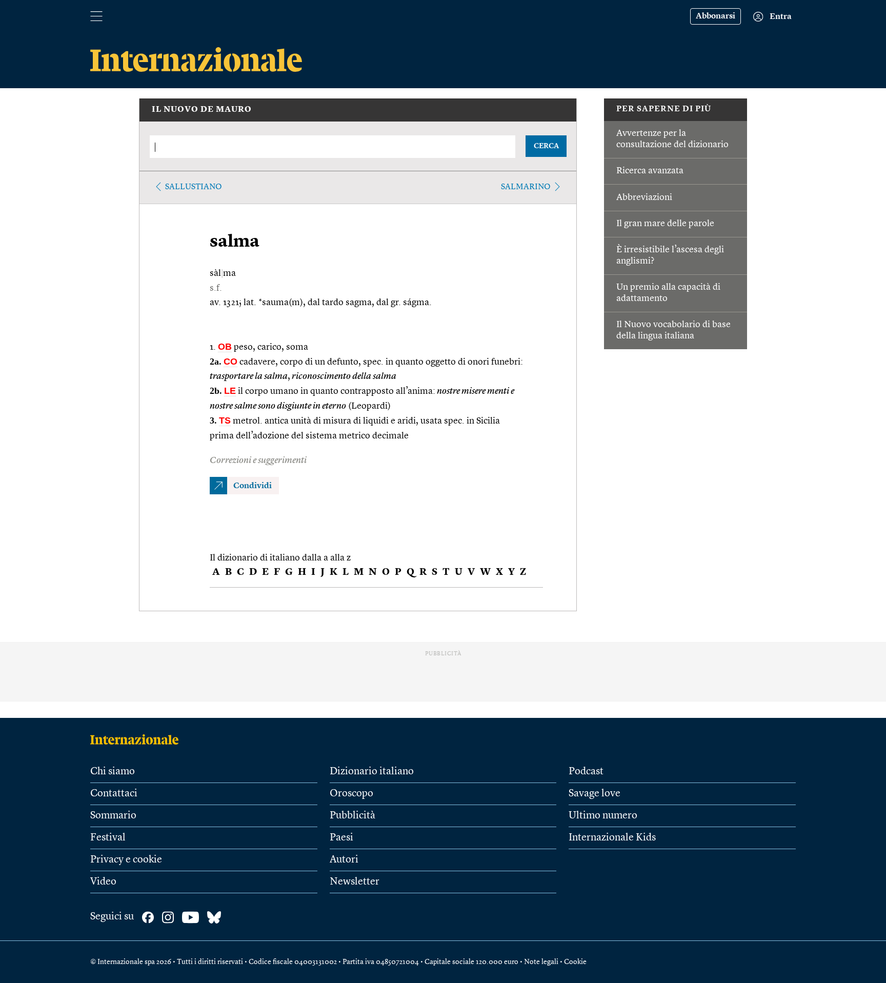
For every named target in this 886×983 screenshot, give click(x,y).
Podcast (586, 772)
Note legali (541, 962)
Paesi (341, 838)
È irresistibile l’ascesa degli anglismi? (670, 255)
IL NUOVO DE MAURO (202, 110)
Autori (344, 860)
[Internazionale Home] (137, 739)
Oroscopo (351, 794)
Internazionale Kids (612, 838)
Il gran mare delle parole (665, 223)
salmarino (526, 187)
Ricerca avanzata (649, 170)
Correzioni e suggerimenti (258, 460)
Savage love (594, 794)
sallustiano (193, 187)
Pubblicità (352, 816)
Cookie (575, 962)
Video (103, 882)
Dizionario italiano (372, 772)
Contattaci (113, 794)
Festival (108, 838)
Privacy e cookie (126, 860)
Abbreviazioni (644, 197)
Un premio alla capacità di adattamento (668, 293)
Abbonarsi (715, 16)
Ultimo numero (603, 816)
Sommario (113, 816)
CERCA (546, 146)
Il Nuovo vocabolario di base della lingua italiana (673, 330)
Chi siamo (112, 772)
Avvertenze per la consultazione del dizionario (672, 139)
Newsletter (354, 882)
